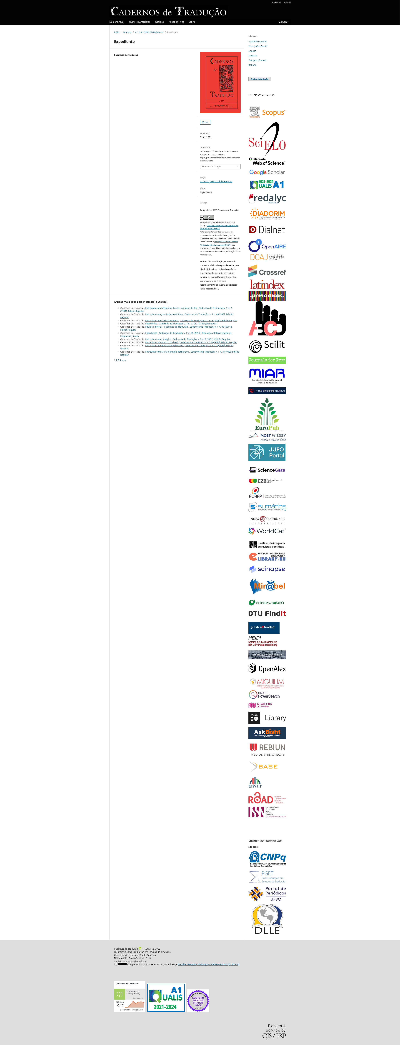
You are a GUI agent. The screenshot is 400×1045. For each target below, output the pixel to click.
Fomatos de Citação (211, 166)
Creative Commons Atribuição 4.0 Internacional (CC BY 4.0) (208, 964)
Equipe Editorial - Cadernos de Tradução (166, 326)
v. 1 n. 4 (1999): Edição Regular (149, 32)
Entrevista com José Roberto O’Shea (164, 314)
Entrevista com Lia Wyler (158, 339)
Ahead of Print (176, 21)
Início (116, 32)
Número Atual (116, 21)
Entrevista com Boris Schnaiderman (164, 345)
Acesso (287, 2)
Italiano (252, 64)
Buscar (284, 21)
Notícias (159, 21)
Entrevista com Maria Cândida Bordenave (167, 351)
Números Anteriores (139, 21)
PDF (206, 122)
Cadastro (276, 2)
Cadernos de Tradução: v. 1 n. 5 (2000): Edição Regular (208, 320)
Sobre (192, 21)
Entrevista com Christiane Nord (162, 320)
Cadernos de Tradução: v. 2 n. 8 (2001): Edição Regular (201, 339)
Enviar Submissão (259, 79)
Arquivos (127, 32)
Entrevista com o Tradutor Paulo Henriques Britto (171, 307)
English (252, 50)
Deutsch (252, 55)
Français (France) (257, 60)
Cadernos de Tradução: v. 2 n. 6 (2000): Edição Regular (208, 342)
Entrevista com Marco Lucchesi (161, 342)
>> (124, 360)
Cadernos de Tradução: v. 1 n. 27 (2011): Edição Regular (188, 323)
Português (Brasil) (257, 46)
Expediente (151, 323)
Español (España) (257, 41)
